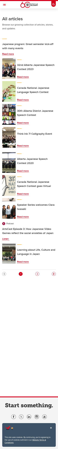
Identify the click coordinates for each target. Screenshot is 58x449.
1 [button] (21, 273)
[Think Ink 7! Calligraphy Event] (9, 137)
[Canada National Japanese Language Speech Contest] (9, 91)
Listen (5, 238)
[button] (54, 274)
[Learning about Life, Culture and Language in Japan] (9, 253)
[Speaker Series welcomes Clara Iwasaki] (9, 208)
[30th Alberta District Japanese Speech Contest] (9, 114)
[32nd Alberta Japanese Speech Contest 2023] (9, 68)
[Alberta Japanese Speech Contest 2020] (9, 162)
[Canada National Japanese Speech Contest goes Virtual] (9, 185)
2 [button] (38, 273)
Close (50, 429)
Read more (8, 54)
